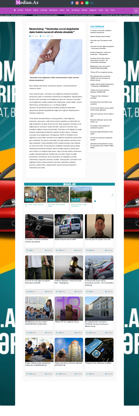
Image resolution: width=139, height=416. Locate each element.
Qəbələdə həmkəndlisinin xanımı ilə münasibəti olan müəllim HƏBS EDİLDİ (101, 146)
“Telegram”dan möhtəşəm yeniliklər (99, 97)
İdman (101, 10)
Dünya (62, 10)
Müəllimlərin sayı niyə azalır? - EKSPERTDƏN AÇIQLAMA (100, 67)
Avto (107, 10)
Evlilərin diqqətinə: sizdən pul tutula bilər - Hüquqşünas (100, 53)
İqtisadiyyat (53, 10)
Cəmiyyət (43, 10)
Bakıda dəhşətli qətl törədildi (100, 36)
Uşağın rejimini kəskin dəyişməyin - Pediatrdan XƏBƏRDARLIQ (102, 85)
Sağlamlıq (92, 10)
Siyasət (20, 10)
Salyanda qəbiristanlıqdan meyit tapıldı (101, 133)
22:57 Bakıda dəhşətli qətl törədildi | (20, 15)
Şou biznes (76, 10)
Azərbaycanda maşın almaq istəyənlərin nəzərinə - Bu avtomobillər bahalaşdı (100, 60)
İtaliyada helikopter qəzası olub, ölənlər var (101, 121)
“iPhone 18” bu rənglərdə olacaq (101, 72)
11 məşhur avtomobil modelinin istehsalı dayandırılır (100, 31)
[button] (26, 194)
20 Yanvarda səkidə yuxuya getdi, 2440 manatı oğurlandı (102, 109)
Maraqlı (84, 10)
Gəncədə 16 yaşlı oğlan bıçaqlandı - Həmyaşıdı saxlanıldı (102, 47)
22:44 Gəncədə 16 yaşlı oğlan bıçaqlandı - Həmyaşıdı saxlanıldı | (99, 15)
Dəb (67, 10)
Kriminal (28, 10)
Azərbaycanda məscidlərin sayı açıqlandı (101, 103)
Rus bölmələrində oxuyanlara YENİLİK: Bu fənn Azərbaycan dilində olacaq (100, 78)
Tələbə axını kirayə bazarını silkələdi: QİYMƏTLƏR (99, 91)
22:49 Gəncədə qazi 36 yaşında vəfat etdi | (54, 15)
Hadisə (35, 10)
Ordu (112, 10)
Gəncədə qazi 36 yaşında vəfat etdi (101, 41)
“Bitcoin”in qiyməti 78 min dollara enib (101, 115)
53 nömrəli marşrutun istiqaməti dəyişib (101, 139)
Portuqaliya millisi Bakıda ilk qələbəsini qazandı (99, 127)
